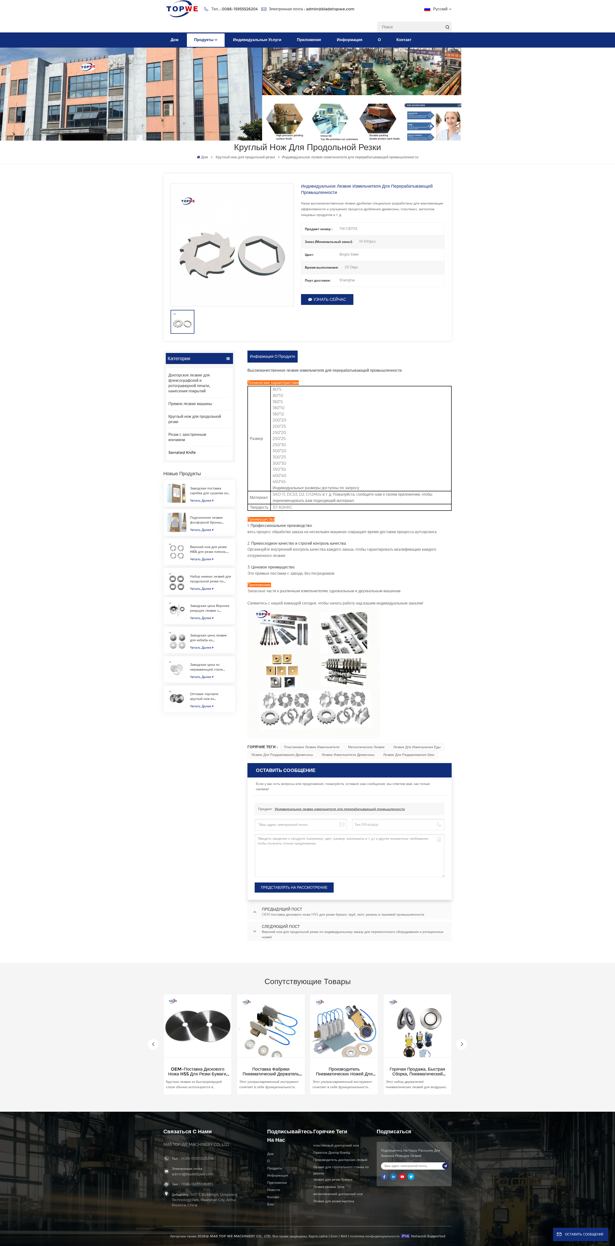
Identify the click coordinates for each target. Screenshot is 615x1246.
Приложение (309, 39)
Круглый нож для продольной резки (245, 157)
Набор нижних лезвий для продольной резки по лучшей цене (210, 579)
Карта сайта (318, 1236)
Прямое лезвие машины (190, 403)
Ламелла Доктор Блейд (331, 1152)
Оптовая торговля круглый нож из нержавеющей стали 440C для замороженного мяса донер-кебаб (210, 696)
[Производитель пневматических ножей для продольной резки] (271, 1028)
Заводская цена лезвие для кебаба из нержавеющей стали (208, 637)
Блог (270, 1204)
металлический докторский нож (338, 1194)
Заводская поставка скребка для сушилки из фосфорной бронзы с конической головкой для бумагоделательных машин (209, 490)
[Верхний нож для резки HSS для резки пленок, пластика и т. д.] (176, 551)
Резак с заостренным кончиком (187, 437)
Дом (174, 39)
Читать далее (200, 500)
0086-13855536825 (197, 1184)
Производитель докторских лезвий (340, 1160)
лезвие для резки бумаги (332, 1179)
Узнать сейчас (330, 299)
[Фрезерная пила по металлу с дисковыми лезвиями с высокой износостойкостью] (417, 1028)
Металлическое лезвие (366, 747)
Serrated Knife (182, 452)
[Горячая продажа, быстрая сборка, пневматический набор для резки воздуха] (344, 1028)
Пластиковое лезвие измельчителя (311, 747)
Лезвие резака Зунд (328, 1186)
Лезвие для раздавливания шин (408, 755)
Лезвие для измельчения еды (417, 747)
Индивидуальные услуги (257, 39)
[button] (461, 1044)
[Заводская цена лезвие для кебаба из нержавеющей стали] (176, 640)
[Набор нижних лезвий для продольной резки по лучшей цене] (176, 581)
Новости (273, 1190)
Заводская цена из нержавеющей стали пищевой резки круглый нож (208, 667)
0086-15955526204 (240, 9)
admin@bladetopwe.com (330, 9)
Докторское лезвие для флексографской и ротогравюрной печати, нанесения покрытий (189, 383)
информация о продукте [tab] (272, 356)
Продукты (204, 39)
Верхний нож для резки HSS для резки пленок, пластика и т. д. (208, 549)
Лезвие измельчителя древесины (348, 755)
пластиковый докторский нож (336, 1145)
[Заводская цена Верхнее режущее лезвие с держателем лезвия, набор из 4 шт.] (176, 610)
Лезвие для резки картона (333, 1201)
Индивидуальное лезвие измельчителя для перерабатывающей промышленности (340, 809)
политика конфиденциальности (375, 1236)
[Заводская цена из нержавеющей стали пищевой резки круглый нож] (176, 669)
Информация (349, 39)
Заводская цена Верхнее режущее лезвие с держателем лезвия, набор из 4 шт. (209, 608)
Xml (344, 1236)
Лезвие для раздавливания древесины (282, 755)
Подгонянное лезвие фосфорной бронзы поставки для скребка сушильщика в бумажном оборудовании (210, 520)
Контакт (404, 39)
